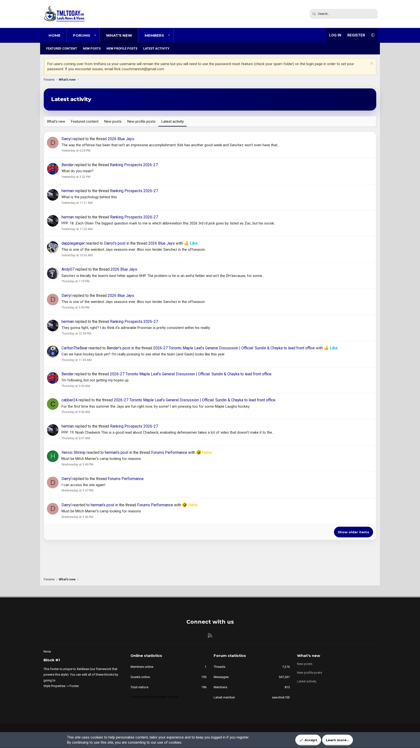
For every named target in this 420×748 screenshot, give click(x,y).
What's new (119, 35)
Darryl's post (114, 243)
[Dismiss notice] (371, 64)
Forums (81, 35)
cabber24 (69, 400)
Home (55, 35)
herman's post (116, 452)
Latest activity (156, 48)
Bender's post (118, 348)
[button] (95, 35)
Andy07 (67, 269)
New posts (92, 48)
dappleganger (73, 243)
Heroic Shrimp (73, 452)
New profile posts (121, 48)
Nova (47, 651)
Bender (67, 165)
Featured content (61, 48)
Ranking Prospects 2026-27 (134, 165)
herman (67, 191)
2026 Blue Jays (121, 139)
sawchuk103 (281, 697)
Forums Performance (169, 452)
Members (154, 35)
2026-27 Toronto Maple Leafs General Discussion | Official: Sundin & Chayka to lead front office (234, 348)
